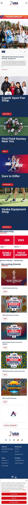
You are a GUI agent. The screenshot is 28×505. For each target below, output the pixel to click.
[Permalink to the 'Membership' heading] (14, 231)
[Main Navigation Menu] (26, 3)
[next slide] (24, 51)
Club (5, 460)
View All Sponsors (10, 425)
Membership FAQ (19, 454)
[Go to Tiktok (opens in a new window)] (22, 440)
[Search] (1, 3)
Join (17, 451)
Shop (7, 114)
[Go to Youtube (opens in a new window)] (18, 440)
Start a (5, 463)
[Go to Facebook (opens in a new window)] (6, 440)
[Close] (26, 480)
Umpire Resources (19, 463)
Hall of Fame (5, 451)
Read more (4, 69)
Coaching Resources (19, 460)
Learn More (7, 184)
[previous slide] (21, 51)
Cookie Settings (14, 494)
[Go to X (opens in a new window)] (10, 440)
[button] (14, 45)
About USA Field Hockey (7, 449)
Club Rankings (5, 465)
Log (17, 449)
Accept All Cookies (14, 502)
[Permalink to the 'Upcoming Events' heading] (21, 264)
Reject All (14, 498)
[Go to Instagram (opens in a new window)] (14, 440)
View (5, 291)
